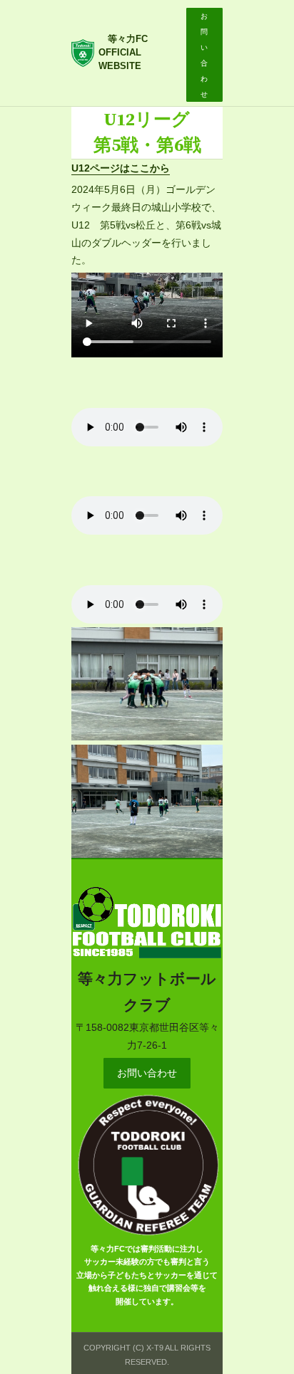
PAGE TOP (273, 1321)
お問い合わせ (147, 1073)
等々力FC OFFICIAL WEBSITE (127, 52)
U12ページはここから (120, 168)
